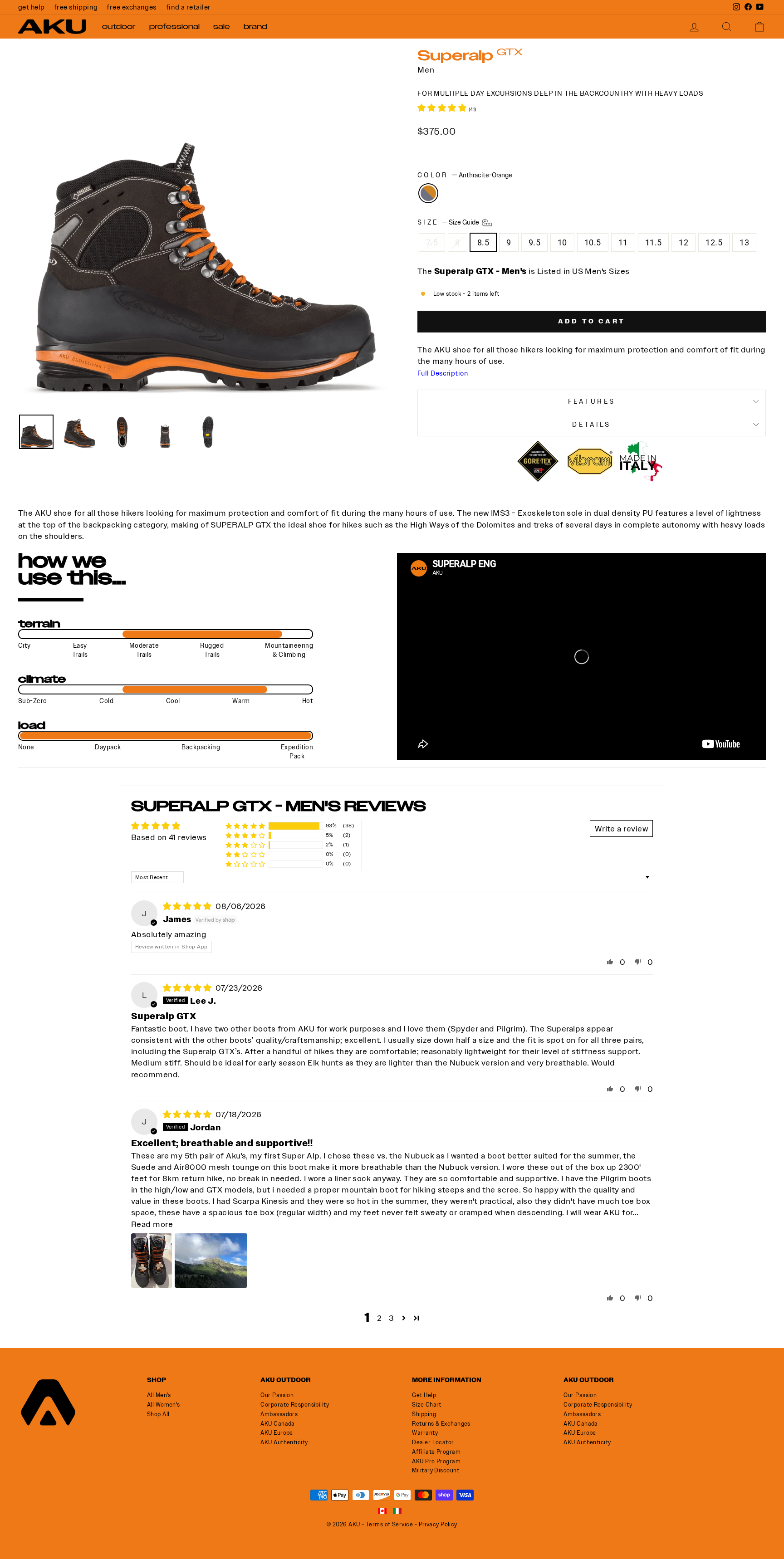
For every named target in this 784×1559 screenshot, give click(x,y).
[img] (188, 906)
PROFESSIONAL (174, 27)
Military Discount (435, 1470)
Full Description (442, 373)
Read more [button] (152, 1224)
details (591, 424)
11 (623, 242)
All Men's (159, 1395)
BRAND (255, 27)
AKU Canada (277, 1423)
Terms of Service (389, 1524)
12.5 (714, 242)
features (592, 401)
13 (744, 242)
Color (464, 175)
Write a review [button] (621, 828)
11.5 (653, 242)
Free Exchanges (132, 7)
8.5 (483, 242)
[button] (443, 107)
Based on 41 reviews (169, 837)
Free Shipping (76, 7)
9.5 (534, 242)
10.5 (592, 242)
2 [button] (379, 1318)
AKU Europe (276, 1433)
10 (562, 242)
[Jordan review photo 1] (151, 1260)
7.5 (432, 242)
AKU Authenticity (284, 1442)
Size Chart (426, 1404)
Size (448, 221)
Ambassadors (279, 1414)
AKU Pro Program (436, 1461)
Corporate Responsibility (294, 1404)
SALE (221, 27)
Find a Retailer (188, 7)
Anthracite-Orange (428, 193)
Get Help (31, 7)
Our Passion (277, 1395)
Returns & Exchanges (441, 1423)
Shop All (158, 1414)
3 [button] (391, 1318)
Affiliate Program (436, 1452)
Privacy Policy (438, 1524)
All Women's (163, 1404)
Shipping (424, 1414)
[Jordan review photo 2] (211, 1260)
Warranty (425, 1433)
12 (683, 242)
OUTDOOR (119, 27)
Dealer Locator (433, 1442)
